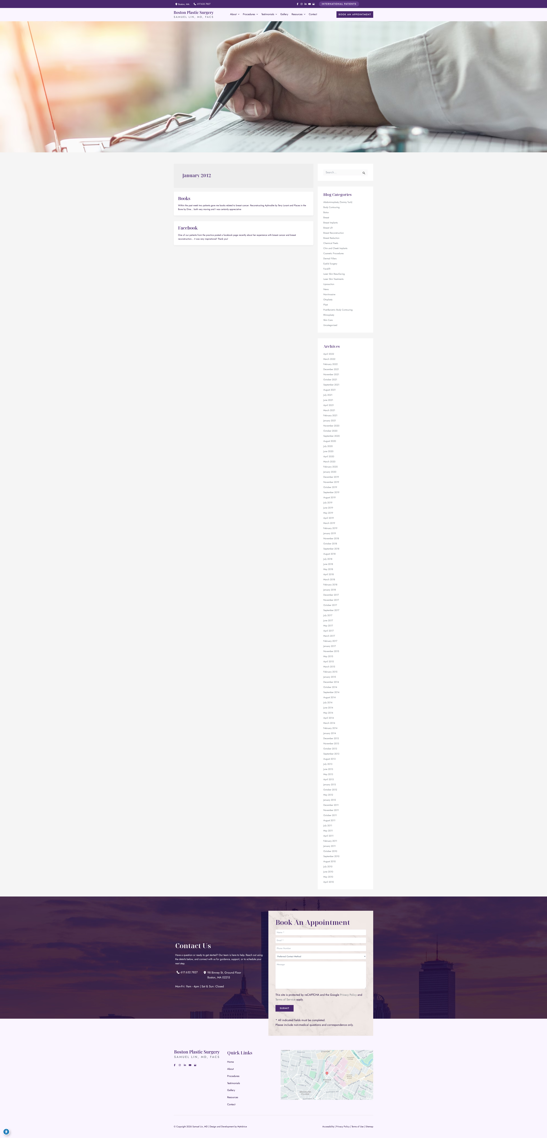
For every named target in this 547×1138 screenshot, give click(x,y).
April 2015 (328, 661)
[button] (339, 4)
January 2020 (329, 471)
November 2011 (331, 810)
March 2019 (329, 523)
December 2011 (331, 805)
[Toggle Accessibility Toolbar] (6, 1131)
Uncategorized (330, 325)
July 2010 (327, 866)
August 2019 (329, 497)
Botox (326, 212)
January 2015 (329, 676)
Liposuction (328, 284)
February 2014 (330, 728)
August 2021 (329, 389)
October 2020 (330, 430)
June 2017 (328, 620)
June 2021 (328, 400)
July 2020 (328, 446)
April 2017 (328, 630)
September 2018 (331, 548)
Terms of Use (358, 1126)
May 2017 (328, 625)
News (326, 289)
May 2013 (328, 774)
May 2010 (328, 876)
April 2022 (328, 354)
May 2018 (328, 569)
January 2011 (329, 846)
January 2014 (329, 733)
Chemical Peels (330, 243)
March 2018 (329, 579)
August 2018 (329, 553)
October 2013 (330, 748)
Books (184, 198)
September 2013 (331, 753)
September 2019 (331, 492)
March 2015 (329, 666)
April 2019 (328, 518)
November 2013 (331, 743)
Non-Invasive (329, 294)
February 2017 (330, 641)
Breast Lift (328, 227)
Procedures (233, 1076)
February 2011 (330, 841)
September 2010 (331, 856)
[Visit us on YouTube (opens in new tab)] (309, 4)
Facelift (326, 268)
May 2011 (328, 830)
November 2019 (331, 482)
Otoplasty (327, 299)
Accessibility (328, 1126)
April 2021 (328, 405)
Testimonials (233, 1083)
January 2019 (329, 533)
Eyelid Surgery (330, 263)
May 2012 (328, 794)
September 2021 (331, 384)
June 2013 (328, 769)
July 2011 (327, 825)
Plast (325, 304)
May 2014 (328, 712)
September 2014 (331, 692)
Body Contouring (331, 207)
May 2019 (328, 512)
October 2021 (330, 379)
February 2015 (330, 671)
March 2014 (329, 723)
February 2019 (330, 528)
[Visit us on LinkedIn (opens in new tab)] (305, 4)
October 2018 (330, 543)
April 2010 (328, 882)
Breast (326, 217)
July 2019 (327, 502)
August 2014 (329, 697)
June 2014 (328, 707)
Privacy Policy (348, 995)
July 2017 (327, 615)
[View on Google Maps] (327, 1075)
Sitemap (369, 1126)
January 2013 (329, 784)
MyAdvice (242, 1126)
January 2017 (329, 646)
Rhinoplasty (328, 315)
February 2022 (330, 364)
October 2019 (330, 487)
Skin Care (328, 320)
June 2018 (328, 564)
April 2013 (328, 779)
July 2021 (327, 395)
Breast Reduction (331, 238)
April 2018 (328, 574)
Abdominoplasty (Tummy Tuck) (337, 202)
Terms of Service (285, 999)
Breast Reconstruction (333, 233)
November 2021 (331, 374)
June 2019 (328, 507)
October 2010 (330, 851)
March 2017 (329, 635)
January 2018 (329, 589)
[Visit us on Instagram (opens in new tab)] (301, 4)
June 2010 (328, 871)
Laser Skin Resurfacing (334, 274)
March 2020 (329, 461)
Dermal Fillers (329, 258)
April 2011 (328, 835)
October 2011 (330, 815)
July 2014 (327, 702)
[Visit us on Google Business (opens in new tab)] (313, 4)
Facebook (188, 228)
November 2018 (331, 538)
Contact (231, 1104)
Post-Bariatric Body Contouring (338, 309)
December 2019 (331, 477)
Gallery (231, 1090)
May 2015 (328, 656)
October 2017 (330, 605)
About (230, 1069)
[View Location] (176, 4)
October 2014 (330, 687)
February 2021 (330, 415)
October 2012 (330, 789)
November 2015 (331, 651)
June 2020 (328, 451)
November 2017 (331, 600)
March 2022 (329, 359)
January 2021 (329, 420)
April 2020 (328, 456)
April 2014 (328, 718)
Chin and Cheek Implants (335, 248)
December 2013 (331, 738)
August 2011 (329, 820)
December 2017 (331, 594)
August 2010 (329, 861)
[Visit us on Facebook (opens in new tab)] (297, 4)
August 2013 (329, 759)
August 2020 (329, 441)
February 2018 (330, 584)
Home (230, 1062)
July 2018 (327, 559)
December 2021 (331, 369)
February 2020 (330, 466)
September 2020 (331, 436)
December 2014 (331, 682)
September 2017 (331, 610)
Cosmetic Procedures (333, 253)
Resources (232, 1097)
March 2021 (329, 410)
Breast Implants (330, 222)
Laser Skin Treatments (333, 279)
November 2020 (331, 425)
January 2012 (329, 800)
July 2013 (327, 764)
